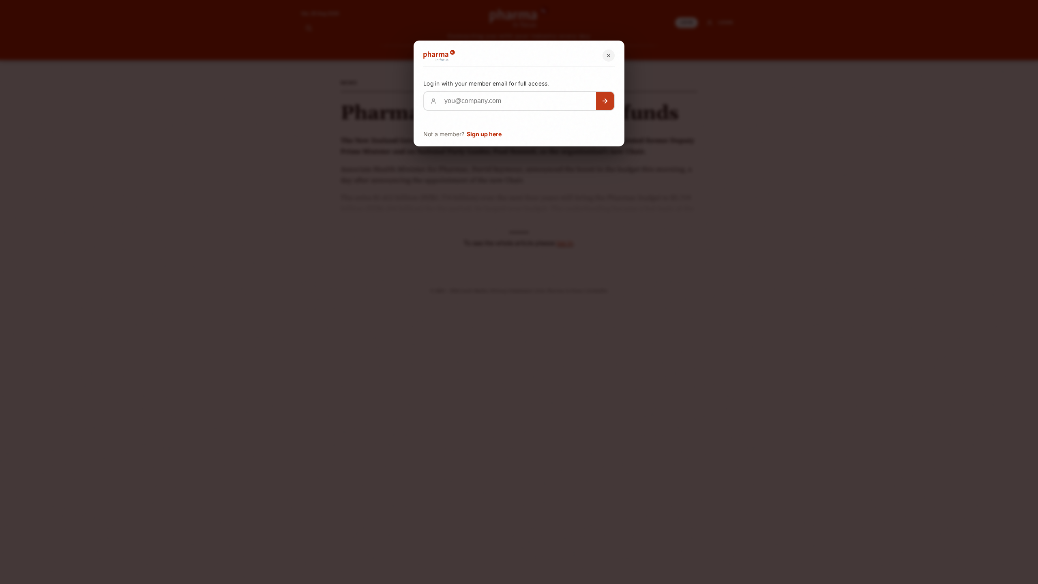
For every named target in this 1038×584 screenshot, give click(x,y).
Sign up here (484, 134)
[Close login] (609, 55)
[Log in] (605, 101)
